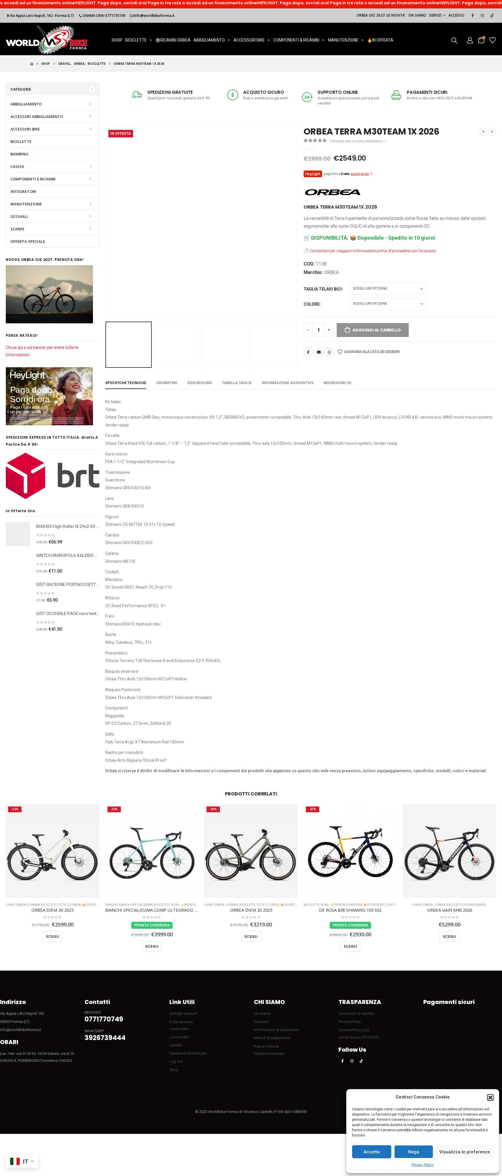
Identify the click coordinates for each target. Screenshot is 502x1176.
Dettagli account (183, 1013)
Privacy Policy (423, 1165)
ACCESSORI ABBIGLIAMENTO (36, 116)
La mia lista (178, 1037)
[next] (492, 132)
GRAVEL (428, 904)
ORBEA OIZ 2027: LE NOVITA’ (381, 15)
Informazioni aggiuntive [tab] (287, 383)
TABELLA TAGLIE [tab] (237, 383)
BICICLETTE (136, 40)
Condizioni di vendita (356, 1013)
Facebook (308, 352)
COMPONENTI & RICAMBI (296, 40)
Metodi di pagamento (272, 1038)
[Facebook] (473, 15)
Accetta (371, 1152)
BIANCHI (111, 904)
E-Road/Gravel (475, 904)
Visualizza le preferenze (464, 1152)
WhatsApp (329, 352)
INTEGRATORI (23, 191)
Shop (173, 1070)
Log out (175, 1061)
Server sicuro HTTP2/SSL (359, 1037)
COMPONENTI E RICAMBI (32, 179)
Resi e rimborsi (266, 1046)
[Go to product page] (18, 534)
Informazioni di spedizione (276, 1030)
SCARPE (17, 229)
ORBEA (331, 272)
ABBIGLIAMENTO (209, 40)
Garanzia (261, 1021)
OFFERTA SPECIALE (27, 241)
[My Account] (470, 40)
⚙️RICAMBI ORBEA (173, 40)
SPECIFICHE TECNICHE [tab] (125, 383)
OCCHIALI (19, 216)
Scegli (52, 936)
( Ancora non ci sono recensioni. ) (358, 141)
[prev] (483, 132)
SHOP (117, 40)
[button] (490, 1097)
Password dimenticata (188, 1053)
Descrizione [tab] (199, 383)
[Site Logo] (46, 40)
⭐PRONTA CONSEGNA (196, 904)
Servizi (435, 15)
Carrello (175, 1045)
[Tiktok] (492, 15)
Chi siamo (417, 15)
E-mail (318, 352)
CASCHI (17, 166)
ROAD (175, 904)
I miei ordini (179, 1029)
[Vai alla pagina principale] (31, 63)
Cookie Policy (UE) (353, 1030)
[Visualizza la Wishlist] (492, 40)
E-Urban (33, 904)
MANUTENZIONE (343, 40)
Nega (413, 1152)
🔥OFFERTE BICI (93, 904)
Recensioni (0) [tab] (338, 383)
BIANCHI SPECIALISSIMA (136, 904)
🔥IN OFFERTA (380, 40)
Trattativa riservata (269, 1053)
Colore (312, 304)
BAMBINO (19, 154)
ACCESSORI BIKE (249, 40)
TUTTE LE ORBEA (69, 904)
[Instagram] (482, 15)
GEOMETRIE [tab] (166, 383)
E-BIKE (10, 904)
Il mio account (181, 1022)
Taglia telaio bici (323, 289)
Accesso (456, 15)
